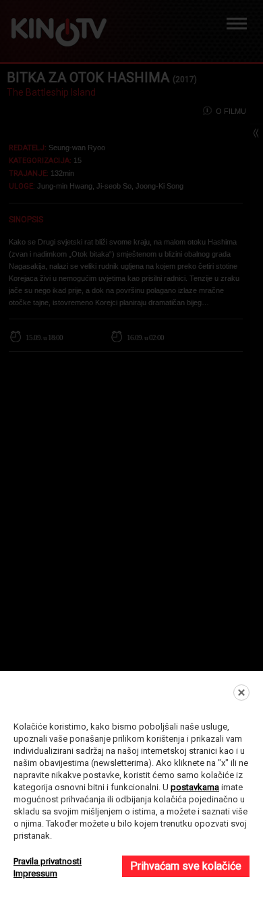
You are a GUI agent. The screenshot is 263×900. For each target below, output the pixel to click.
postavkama (195, 787)
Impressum (35, 873)
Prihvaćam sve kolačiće (185, 866)
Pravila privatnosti (47, 861)
